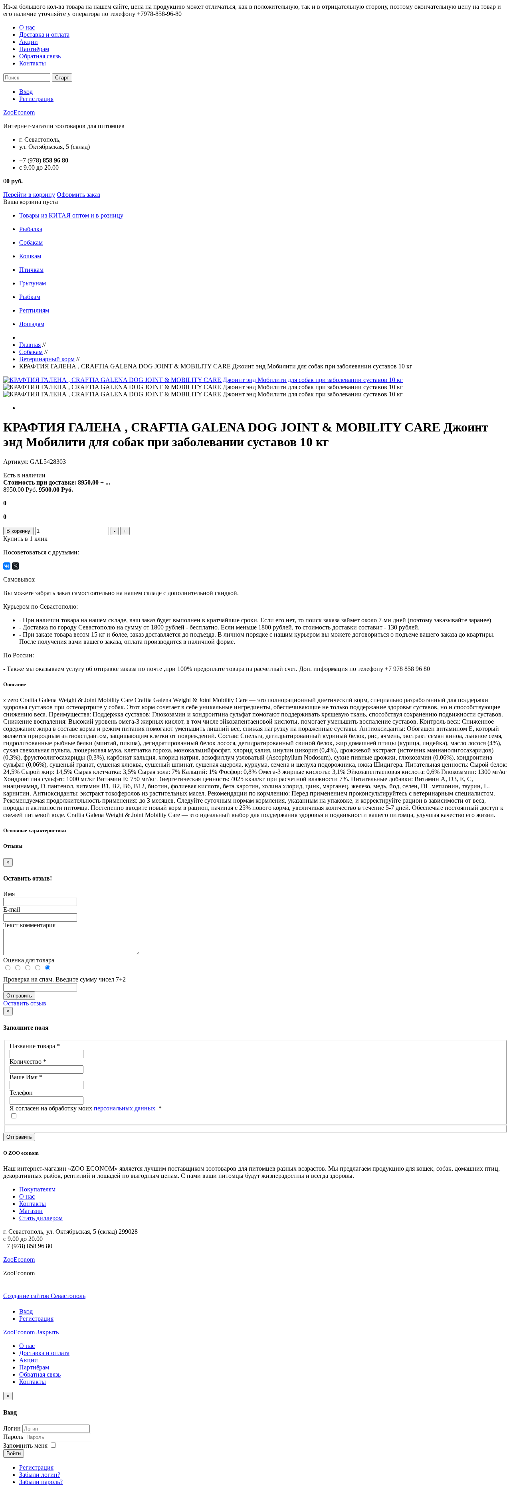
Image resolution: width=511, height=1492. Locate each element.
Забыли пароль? (41, 1481)
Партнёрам (34, 49)
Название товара (35, 1046)
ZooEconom (19, 112)
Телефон (21, 1092)
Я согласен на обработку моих (86, 1108)
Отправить (19, 1137)
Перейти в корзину (29, 194)
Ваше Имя (26, 1077)
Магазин (31, 1210)
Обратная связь (40, 56)
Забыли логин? (39, 1474)
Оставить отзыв (24, 1003)
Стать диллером (41, 1218)
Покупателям (37, 1189)
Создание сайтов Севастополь (44, 1295)
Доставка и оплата (44, 34)
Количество (28, 1061)
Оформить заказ (78, 194)
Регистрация (36, 98)
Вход (26, 91)
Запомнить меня (25, 1445)
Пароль (13, 1436)
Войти (13, 1453)
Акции (28, 41)
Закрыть (47, 1332)
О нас (27, 27)
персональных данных (124, 1108)
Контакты (32, 63)
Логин (12, 1428)
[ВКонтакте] (6, 566)
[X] (15, 566)
